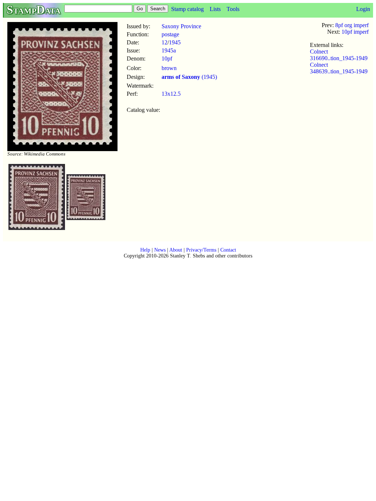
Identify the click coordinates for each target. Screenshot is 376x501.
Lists (215, 9)
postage (170, 34)
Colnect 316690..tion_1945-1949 (339, 54)
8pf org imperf (352, 25)
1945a (169, 50)
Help (145, 250)
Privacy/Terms (201, 250)
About (175, 250)
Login (363, 9)
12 (164, 42)
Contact (228, 250)
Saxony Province (181, 26)
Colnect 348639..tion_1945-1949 (339, 68)
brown (169, 68)
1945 (175, 42)
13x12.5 (171, 94)
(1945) (189, 77)
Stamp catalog (187, 9)
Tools (233, 9)
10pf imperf (355, 32)
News (160, 250)
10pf (167, 58)
